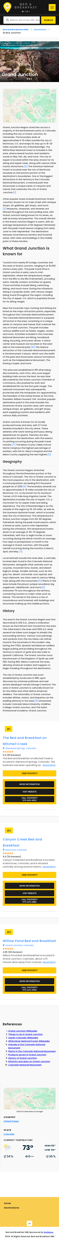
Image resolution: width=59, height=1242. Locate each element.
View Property (29, 773)
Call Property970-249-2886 (29, 900)
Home (7, 1203)
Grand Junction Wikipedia (22, 1031)
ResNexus (48, 1232)
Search (48, 20)
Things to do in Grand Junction (25, 1034)
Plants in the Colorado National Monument (32, 1051)
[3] (26, 166)
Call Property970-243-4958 (29, 988)
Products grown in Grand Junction (27, 1054)
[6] (43, 587)
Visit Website (29, 792)
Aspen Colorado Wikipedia (23, 1037)
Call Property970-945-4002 (29, 799)
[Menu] (52, 7)
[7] (14, 444)
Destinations (40, 29)
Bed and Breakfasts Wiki (15, 29)
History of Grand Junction (22, 1058)
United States (11, 1121)
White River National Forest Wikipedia (29, 1041)
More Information (29, 784)
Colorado (31, 748)
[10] (33, 347)
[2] (4, 208)
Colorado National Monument (25, 1064)
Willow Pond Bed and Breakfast (29, 941)
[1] (14, 192)
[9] (24, 486)
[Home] (25, 7)
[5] (40, 580)
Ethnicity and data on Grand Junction (29, 1061)
